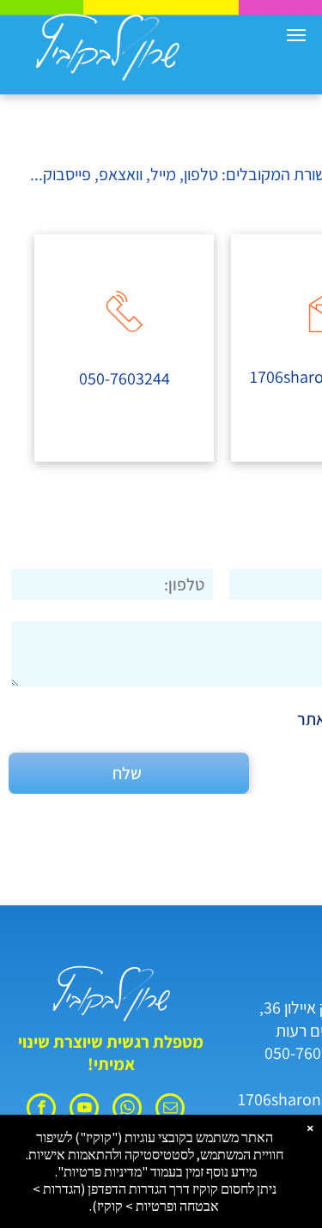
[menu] (296, 35)
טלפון (201, 174)
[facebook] (41, 1110)
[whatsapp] (127, 1110)
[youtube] (84, 1110)
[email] (170, 1110)
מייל (163, 174)
